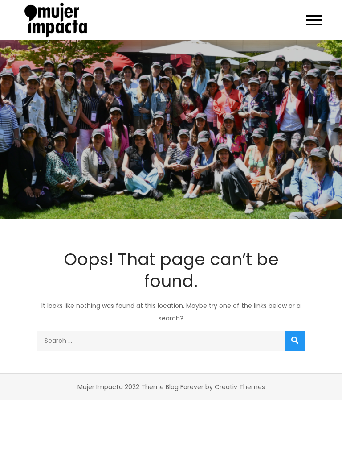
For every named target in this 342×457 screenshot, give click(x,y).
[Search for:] (171, 340)
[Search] (295, 341)
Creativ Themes (240, 386)
